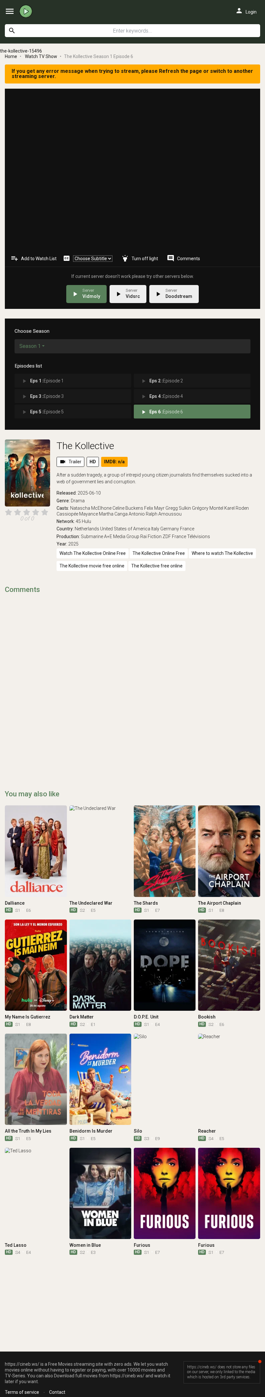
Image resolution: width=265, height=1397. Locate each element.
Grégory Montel (207, 508)
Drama (78, 500)
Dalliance (15, 903)
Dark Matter (81, 1016)
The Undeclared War (90, 903)
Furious (142, 1245)
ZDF (167, 536)
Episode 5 (42, 412)
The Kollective (85, 445)
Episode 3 (42, 396)
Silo (138, 1131)
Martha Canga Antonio (122, 513)
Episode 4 (161, 396)
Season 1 (30, 346)
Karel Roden (236, 508)
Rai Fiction (151, 536)
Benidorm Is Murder (90, 1131)
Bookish (207, 1016)
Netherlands (87, 528)
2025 (73, 543)
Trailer (70, 461)
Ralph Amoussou (164, 513)
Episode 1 (42, 381)
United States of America (125, 528)
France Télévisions (191, 536)
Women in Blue (85, 1245)
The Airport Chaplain (219, 903)
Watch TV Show (41, 56)
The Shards (146, 903)
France (187, 528)
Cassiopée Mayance (77, 513)
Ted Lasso (15, 1245)
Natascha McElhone (90, 508)
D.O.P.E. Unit (146, 1016)
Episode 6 (161, 412)
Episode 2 (161, 381)
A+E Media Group (121, 536)
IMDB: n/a (114, 461)
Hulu (86, 521)
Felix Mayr (154, 508)
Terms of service (22, 1392)
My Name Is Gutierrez (27, 1016)
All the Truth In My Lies (28, 1131)
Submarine (92, 536)
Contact (57, 1392)
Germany (169, 528)
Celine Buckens (127, 508)
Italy (155, 528)
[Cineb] (27, 11)
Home (11, 56)
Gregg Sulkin (178, 508)
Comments (183, 258)
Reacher (207, 1131)
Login (246, 11)
